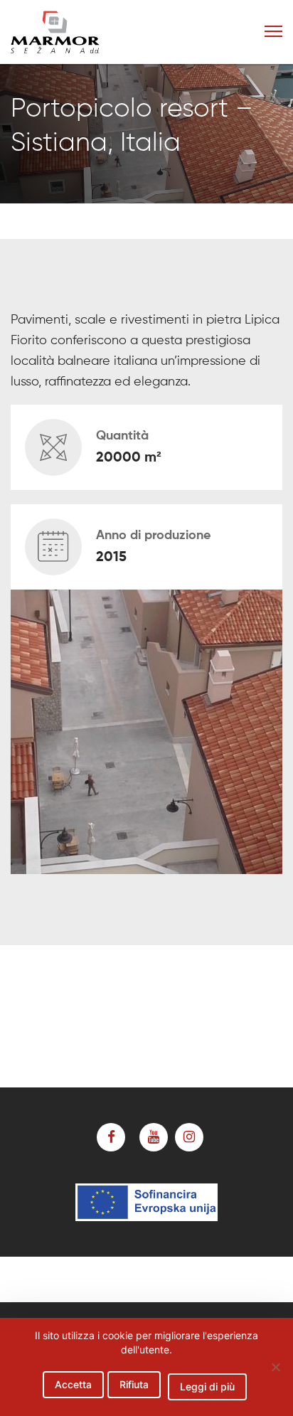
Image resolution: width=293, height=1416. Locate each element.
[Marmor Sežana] (81, 32)
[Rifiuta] (275, 1367)
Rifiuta (134, 1384)
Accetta (73, 1384)
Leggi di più (207, 1386)
